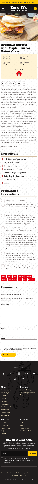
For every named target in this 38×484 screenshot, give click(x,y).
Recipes (24, 387)
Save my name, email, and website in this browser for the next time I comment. (20, 348)
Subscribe (32, 454)
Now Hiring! (4, 425)
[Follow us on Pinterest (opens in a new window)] (34, 373)
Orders (22, 422)
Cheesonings (5, 393)
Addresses (23, 425)
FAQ (2, 431)
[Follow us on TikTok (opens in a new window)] (3, 373)
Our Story (4, 422)
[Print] (3, 83)
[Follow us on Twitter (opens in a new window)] (15, 378)
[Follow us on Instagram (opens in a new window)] (19, 373)
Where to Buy (5, 415)
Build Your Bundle (6, 407)
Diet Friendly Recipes (26, 390)
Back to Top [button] (19, 367)
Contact (3, 434)
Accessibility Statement (19, 475)
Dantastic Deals (6, 412)
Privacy (22, 473)
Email (3, 338)
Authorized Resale (31, 473)
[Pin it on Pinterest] (24, 83)
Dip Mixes (4, 401)
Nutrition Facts (5, 428)
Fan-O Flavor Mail (25, 431)
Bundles (3, 398)
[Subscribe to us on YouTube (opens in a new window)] (26, 373)
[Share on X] (13, 83)
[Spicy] (19, 73)
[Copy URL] (8, 83)
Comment (5, 304)
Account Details (25, 428)
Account (24, 419)
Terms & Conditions (7, 473)
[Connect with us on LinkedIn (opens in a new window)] (22, 378)
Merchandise (5, 410)
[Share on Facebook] (19, 83)
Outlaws (3, 395)
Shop (3, 387)
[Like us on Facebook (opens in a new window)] (11, 373)
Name (3, 328)
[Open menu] (3, 9)
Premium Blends (6, 390)
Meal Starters (5, 404)
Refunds (16, 473)
